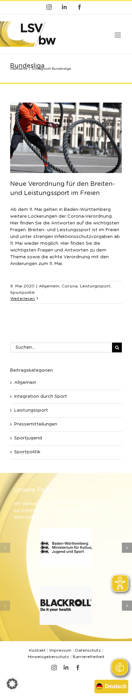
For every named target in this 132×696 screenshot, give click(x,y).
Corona (70, 286)
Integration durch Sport (40, 396)
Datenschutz (88, 650)
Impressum (60, 650)
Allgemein (49, 286)
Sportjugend (28, 438)
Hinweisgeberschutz (48, 657)
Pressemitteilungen (35, 424)
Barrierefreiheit (89, 657)
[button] (5, 548)
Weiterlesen (22, 299)
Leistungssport (95, 286)
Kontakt (37, 650)
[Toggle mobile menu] (118, 35)
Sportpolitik (22, 292)
